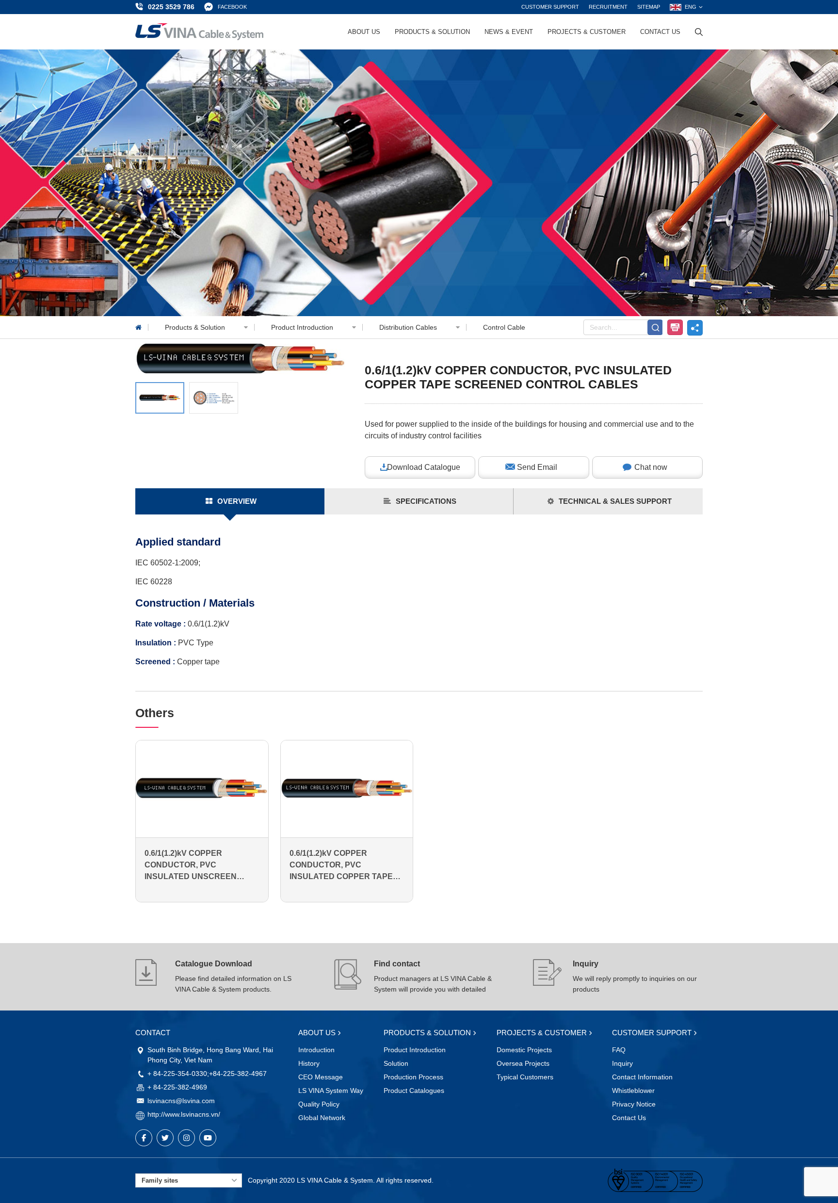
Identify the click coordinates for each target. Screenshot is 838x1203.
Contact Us (660, 31)
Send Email (537, 467)
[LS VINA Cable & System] (199, 31)
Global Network (321, 1118)
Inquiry (585, 964)
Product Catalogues (414, 1090)
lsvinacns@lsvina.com (181, 1101)
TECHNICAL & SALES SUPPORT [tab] (615, 501)
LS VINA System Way (330, 1090)
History (309, 1063)
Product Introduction (303, 327)
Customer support (550, 7)
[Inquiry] (547, 976)
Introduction (316, 1050)
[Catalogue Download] (149, 976)
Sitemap (648, 7)
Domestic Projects (524, 1050)
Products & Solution (432, 31)
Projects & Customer (587, 31)
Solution (396, 1063)
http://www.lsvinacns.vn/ (183, 1114)
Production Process (413, 1077)
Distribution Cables (409, 327)
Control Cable (504, 327)
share (695, 328)
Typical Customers (525, 1077)
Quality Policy (318, 1104)
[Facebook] (143, 1137)
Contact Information (642, 1077)
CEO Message (320, 1077)
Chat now (650, 467)
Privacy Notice (634, 1104)
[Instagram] (186, 1137)
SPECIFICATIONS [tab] (426, 501)
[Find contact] (348, 976)
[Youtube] (207, 1137)
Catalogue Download (213, 964)
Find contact (397, 964)
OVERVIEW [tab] (237, 501)
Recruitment (608, 7)
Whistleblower (633, 1090)
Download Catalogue (423, 467)
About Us (364, 31)
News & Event (508, 31)
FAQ (619, 1050)
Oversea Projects (523, 1063)
